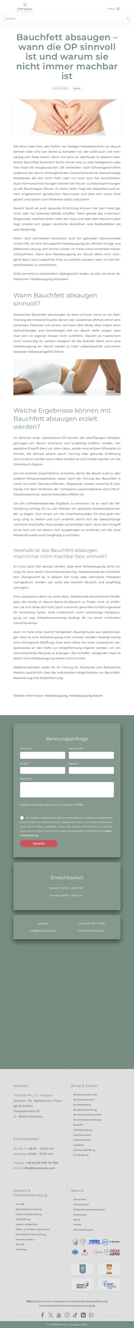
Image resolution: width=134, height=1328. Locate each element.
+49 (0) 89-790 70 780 (91, 923)
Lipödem (78, 1144)
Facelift (20, 1204)
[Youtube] (58, 1316)
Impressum (80, 1214)
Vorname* (26, 748)
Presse (77, 1224)
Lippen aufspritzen (27, 1224)
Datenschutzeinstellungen (89, 1209)
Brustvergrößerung (85, 1094)
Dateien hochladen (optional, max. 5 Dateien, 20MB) (51, 804)
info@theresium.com (43, 930)
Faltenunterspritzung (29, 1214)
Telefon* (73, 763)
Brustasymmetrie (83, 1099)
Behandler (79, 1199)
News (76, 88)
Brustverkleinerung (85, 1109)
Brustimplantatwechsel (87, 1114)
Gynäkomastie (82, 1134)
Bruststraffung (82, 1104)
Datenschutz (81, 1204)
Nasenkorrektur (25, 1239)
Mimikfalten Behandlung (31, 1234)
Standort (42, 923)
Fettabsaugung (56, 695)
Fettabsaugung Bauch (86, 695)
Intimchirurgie (82, 1139)
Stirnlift (20, 1244)
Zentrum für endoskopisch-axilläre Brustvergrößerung (71, 1303)
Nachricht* (26, 778)
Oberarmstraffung (84, 1150)
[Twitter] (50, 1316)
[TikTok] (75, 1316)
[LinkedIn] (83, 1316)
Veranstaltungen (83, 1229)
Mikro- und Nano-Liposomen (33, 1229)
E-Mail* (24, 763)
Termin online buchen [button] (91, 930)
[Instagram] (67, 1316)
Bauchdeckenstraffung (87, 1119)
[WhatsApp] (91, 1316)
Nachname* (76, 748)
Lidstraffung (23, 1219)
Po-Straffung (81, 1155)
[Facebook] (42, 1316)
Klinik (76, 1219)
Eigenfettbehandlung (29, 1209)
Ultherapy (21, 1249)
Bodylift (78, 1124)
